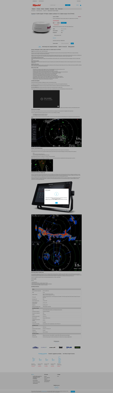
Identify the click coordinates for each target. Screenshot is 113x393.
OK (56, 202)
